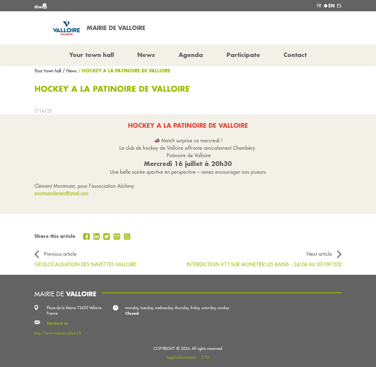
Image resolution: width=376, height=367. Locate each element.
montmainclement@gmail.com (61, 193)
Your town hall (48, 71)
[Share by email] (117, 236)
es (339, 6)
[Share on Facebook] (87, 236)
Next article (319, 254)
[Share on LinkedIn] (97, 236)
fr (319, 6)
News (146, 55)
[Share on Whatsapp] (127, 236)
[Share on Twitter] (107, 236)
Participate (243, 55)
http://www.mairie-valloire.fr (57, 333)
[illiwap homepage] (96, 5)
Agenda (191, 55)
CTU (205, 357)
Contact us (57, 323)
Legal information (181, 357)
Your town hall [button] (91, 55)
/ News (69, 71)
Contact (295, 55)
